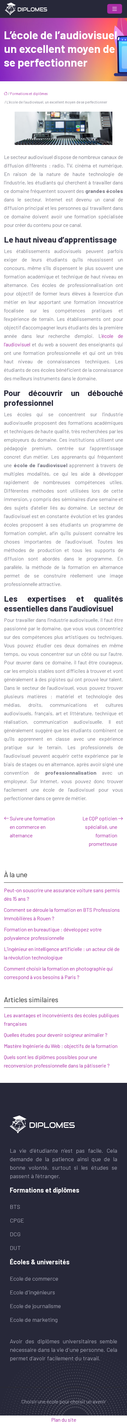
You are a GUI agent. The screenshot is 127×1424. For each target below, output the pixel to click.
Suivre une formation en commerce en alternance (32, 826)
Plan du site (63, 1419)
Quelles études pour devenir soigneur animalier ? (55, 1035)
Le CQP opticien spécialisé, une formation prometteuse (99, 831)
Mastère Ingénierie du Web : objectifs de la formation (61, 1046)
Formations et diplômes (29, 93)
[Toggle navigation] (114, 9)
